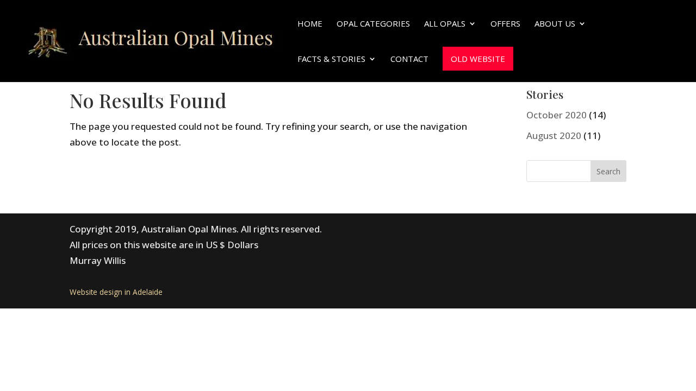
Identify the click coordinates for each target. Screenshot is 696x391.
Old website (478, 58)
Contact (409, 59)
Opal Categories (373, 24)
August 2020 (553, 135)
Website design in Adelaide (116, 292)
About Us (555, 24)
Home (309, 24)
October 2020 (556, 115)
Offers (505, 24)
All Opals (444, 24)
